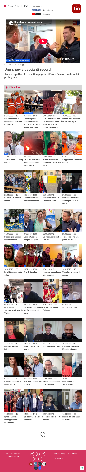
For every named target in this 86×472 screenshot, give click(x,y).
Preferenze (58, 458)
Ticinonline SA (13, 456)
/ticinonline (46, 14)
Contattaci (72, 454)
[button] (32, 454)
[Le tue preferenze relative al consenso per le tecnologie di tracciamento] (82, 468)
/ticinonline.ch (47, 10)
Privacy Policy (59, 454)
